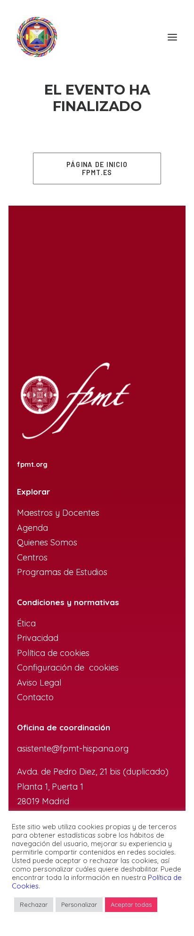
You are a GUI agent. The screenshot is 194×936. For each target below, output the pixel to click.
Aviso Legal (39, 682)
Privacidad (37, 637)
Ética (26, 623)
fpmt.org (32, 464)
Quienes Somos (47, 542)
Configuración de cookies (68, 667)
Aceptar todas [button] (131, 904)
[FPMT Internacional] (74, 401)
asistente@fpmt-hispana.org (73, 748)
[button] (172, 36)
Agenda (32, 527)
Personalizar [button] (79, 904)
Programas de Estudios (63, 572)
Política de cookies (53, 653)
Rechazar (34, 904)
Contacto (35, 697)
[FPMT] (37, 37)
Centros (32, 557)
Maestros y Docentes (58, 512)
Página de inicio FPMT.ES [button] (98, 168)
